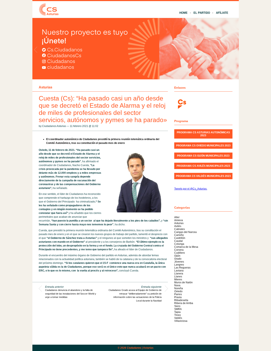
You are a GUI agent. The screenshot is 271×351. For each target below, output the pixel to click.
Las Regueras (182, 267)
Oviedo (178, 291)
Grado (177, 258)
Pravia (178, 297)
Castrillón (179, 238)
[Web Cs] (181, 103)
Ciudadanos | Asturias (140, 347)
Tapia (177, 312)
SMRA (178, 309)
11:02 (95, 126)
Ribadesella (181, 300)
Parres (178, 294)
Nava (177, 285)
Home (183, 12)
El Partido (202, 12)
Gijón (177, 255)
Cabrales (179, 229)
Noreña (178, 288)
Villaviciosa (180, 320)
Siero (177, 306)
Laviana (179, 270)
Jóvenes (179, 261)
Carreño (179, 235)
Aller (177, 217)
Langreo (179, 264)
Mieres (178, 279)
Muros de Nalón (183, 282)
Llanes (178, 276)
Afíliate (222, 12)
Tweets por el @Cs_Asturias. (190, 188)
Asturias (45, 87)
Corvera (179, 249)
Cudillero (179, 252)
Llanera (178, 273)
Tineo (177, 315)
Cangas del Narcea (185, 232)
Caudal (178, 241)
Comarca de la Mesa (186, 246)
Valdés (178, 318)
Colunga (179, 243)
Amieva (178, 220)
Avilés (177, 226)
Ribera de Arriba (183, 303)
